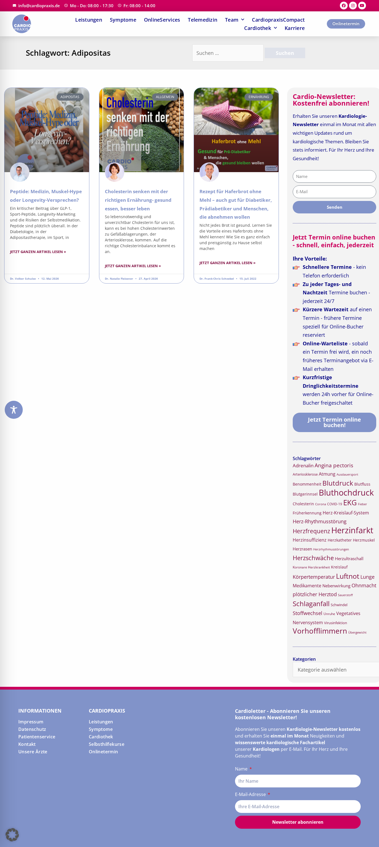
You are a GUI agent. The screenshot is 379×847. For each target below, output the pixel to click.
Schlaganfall (311, 603)
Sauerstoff (345, 595)
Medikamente (307, 586)
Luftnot (347, 576)
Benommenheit (307, 484)
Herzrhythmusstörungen (331, 549)
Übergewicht (357, 632)
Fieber (362, 504)
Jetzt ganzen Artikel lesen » (38, 251)
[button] (12, 835)
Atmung (327, 474)
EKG (350, 502)
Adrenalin (303, 465)
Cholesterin (303, 503)
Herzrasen (302, 549)
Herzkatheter (340, 540)
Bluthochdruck (346, 492)
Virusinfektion (335, 622)
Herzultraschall (349, 558)
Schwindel (339, 604)
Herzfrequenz (311, 531)
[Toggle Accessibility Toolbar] (13, 409)
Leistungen (88, 19)
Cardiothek (257, 28)
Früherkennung (307, 513)
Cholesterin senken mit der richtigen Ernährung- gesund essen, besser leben (138, 199)
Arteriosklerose (305, 474)
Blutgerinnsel (305, 494)
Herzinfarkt (352, 530)
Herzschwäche (313, 558)
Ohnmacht (364, 585)
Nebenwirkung (336, 585)
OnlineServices (162, 19)
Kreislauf (339, 567)
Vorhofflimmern (320, 631)
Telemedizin (202, 19)
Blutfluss (362, 484)
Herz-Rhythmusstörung (320, 521)
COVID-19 (334, 504)
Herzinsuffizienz (310, 540)
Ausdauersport (347, 474)
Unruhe (329, 613)
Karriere (295, 28)
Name (242, 769)
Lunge (367, 576)
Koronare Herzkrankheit (311, 567)
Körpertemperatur (314, 576)
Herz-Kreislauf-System (346, 513)
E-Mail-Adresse (251, 794)
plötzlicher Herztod (315, 594)
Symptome (123, 19)
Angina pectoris (334, 465)
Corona (320, 504)
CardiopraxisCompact (278, 19)
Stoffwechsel (307, 613)
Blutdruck (337, 483)
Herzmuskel (364, 540)
